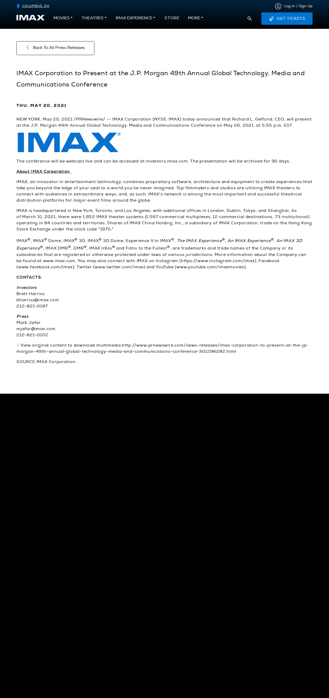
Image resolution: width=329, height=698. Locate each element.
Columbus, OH (35, 6)
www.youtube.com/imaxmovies (210, 267)
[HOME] (30, 17)
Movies (61, 18)
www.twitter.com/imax (119, 267)
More (194, 18)
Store (172, 19)
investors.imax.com (167, 161)
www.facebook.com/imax (45, 267)
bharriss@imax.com (37, 300)
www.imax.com (59, 260)
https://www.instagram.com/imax (218, 260)
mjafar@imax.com (36, 328)
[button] (249, 18)
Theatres (93, 18)
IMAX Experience (134, 18)
